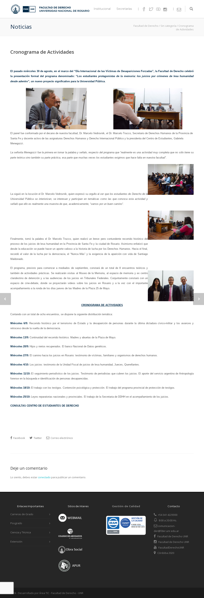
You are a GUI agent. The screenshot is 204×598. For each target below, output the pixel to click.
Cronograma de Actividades (42, 52)
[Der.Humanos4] (171, 239)
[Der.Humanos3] (171, 194)
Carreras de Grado (21, 514)
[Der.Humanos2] (147, 128)
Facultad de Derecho (145, 26)
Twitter (37, 438)
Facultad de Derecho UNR (172, 536)
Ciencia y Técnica (20, 532)
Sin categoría (168, 26)
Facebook (19, 438)
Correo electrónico (61, 438)
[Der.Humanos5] (171, 300)
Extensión (16, 541)
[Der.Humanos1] (56, 128)
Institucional (102, 9)
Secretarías (124, 9)
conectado (44, 477)
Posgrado (16, 523)
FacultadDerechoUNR (171, 547)
